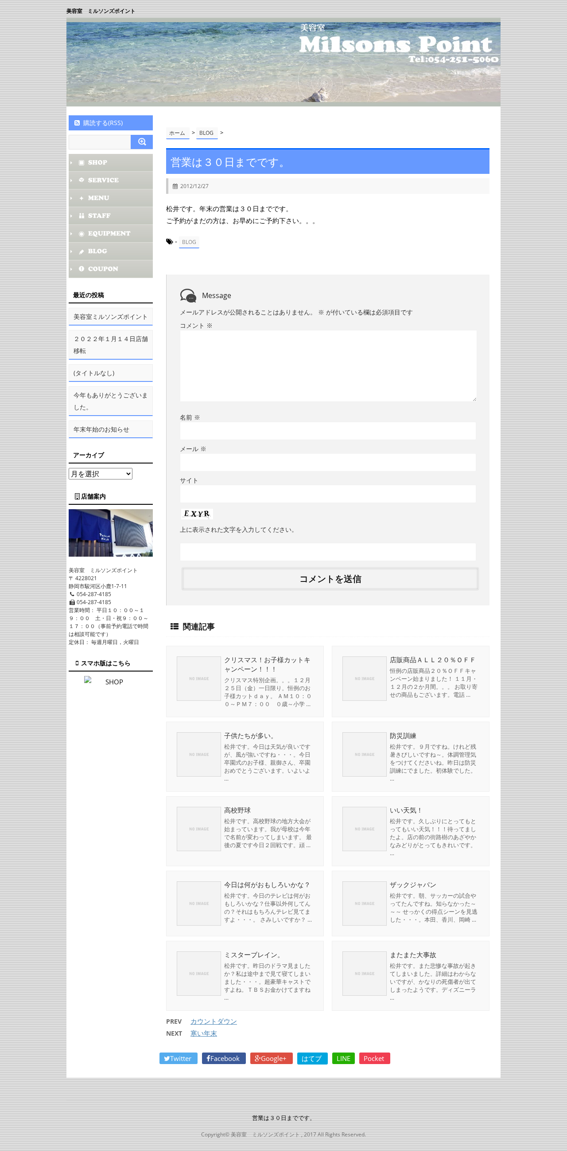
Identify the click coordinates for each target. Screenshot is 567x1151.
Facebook (225, 1058)
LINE (343, 1058)
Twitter (181, 1058)
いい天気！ (406, 809)
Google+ (274, 1058)
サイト (189, 480)
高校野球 (237, 809)
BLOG (189, 242)
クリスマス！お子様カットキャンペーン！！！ (267, 664)
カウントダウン (213, 1021)
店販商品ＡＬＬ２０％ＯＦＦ (433, 659)
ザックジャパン (413, 884)
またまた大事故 (413, 954)
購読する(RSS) (103, 122)
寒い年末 (203, 1033)
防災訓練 (403, 735)
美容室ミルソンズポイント (111, 316)
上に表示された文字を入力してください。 (239, 529)
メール (193, 448)
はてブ (312, 1058)
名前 (190, 417)
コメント (196, 325)
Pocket (375, 1058)
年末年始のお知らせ (101, 429)
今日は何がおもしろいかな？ (267, 884)
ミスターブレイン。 (254, 954)
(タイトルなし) (94, 373)
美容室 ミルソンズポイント (101, 11)
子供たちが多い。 (250, 735)
